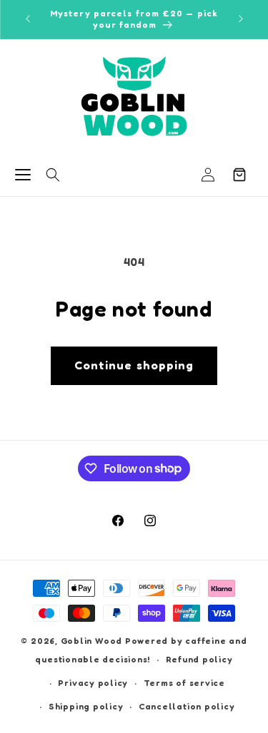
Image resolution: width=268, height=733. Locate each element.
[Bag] (239, 174)
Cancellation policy (187, 706)
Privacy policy (93, 682)
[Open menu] (23, 174)
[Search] (53, 174)
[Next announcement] (241, 19)
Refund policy (199, 659)
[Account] (208, 174)
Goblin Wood (93, 640)
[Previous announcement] (28, 19)
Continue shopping (134, 365)
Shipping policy (86, 706)
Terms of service (184, 682)
